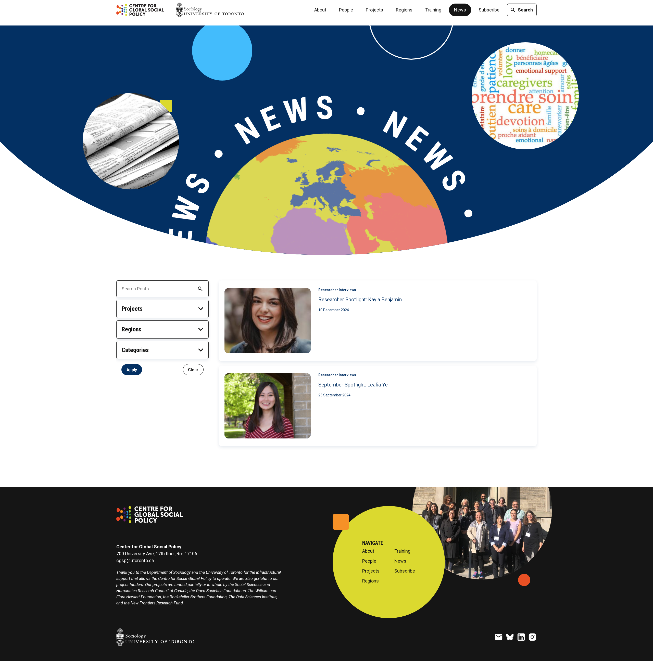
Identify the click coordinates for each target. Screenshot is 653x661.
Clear (193, 370)
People (346, 10)
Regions (404, 10)
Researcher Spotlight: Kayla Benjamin (360, 299)
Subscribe (489, 10)
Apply (132, 370)
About (320, 10)
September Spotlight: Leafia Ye (353, 384)
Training (433, 10)
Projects (374, 10)
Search (525, 10)
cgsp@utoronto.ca (135, 560)
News (460, 10)
